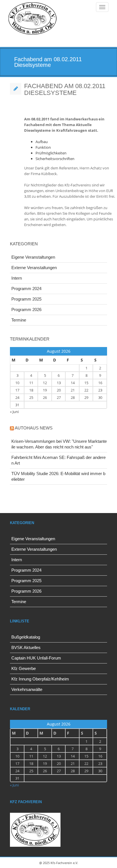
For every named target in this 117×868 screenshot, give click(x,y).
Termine (18, 320)
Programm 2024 (26, 288)
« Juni (14, 411)
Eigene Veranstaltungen (33, 257)
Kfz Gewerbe (23, 668)
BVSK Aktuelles (26, 647)
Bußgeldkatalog (25, 637)
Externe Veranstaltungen (34, 267)
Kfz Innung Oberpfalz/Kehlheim (40, 678)
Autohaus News (34, 428)
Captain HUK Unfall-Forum (36, 658)
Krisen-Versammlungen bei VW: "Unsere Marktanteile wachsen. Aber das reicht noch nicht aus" (59, 444)
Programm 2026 (26, 309)
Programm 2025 (26, 299)
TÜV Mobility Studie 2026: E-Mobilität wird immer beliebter (58, 476)
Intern (16, 278)
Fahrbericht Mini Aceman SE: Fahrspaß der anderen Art (58, 460)
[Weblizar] (32, 19)
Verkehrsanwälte (26, 689)
